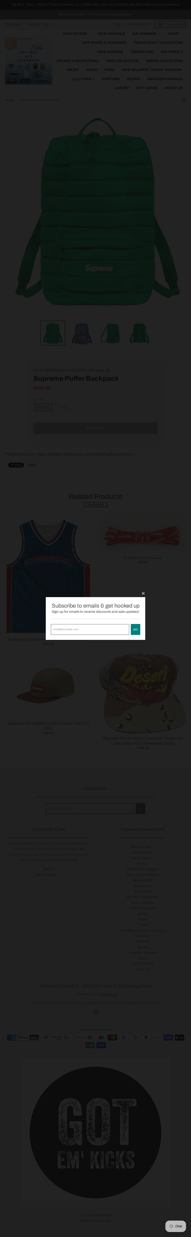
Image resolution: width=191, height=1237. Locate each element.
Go (135, 629)
